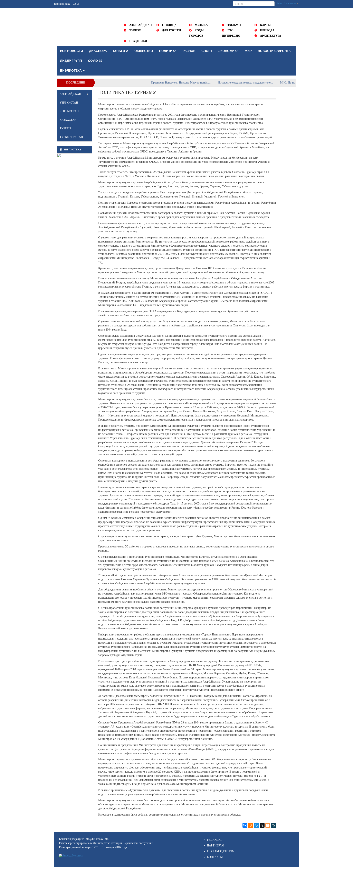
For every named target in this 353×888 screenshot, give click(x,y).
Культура (120, 51)
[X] (262, 825)
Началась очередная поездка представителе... (228, 82)
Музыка (201, 25)
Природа (267, 30)
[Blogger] (267, 825)
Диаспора (98, 51)
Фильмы (234, 25)
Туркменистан (71, 137)
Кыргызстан (69, 111)
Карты (265, 25)
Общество (143, 51)
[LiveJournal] (273, 825)
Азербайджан (140, 25)
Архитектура (270, 35)
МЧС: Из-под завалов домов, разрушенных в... (293, 82)
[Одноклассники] (250, 825)
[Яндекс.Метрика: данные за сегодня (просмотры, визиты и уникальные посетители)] (71, 856)
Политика (167, 51)
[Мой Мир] (256, 825)
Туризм (135, 30)
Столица (169, 25)
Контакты (215, 857)
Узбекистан (69, 102)
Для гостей (171, 30)
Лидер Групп (71, 60)
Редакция (214, 839)
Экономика (228, 51)
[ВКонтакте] (244, 825)
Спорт (206, 51)
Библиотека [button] (71, 70)
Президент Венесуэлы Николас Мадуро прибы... (164, 82)
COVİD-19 (95, 60)
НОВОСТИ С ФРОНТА (274, 51)
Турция (65, 128)
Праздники (138, 41)
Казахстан (68, 119)
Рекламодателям (221, 851)
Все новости (71, 51)
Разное (189, 51)
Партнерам (215, 845)
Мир (248, 51)
